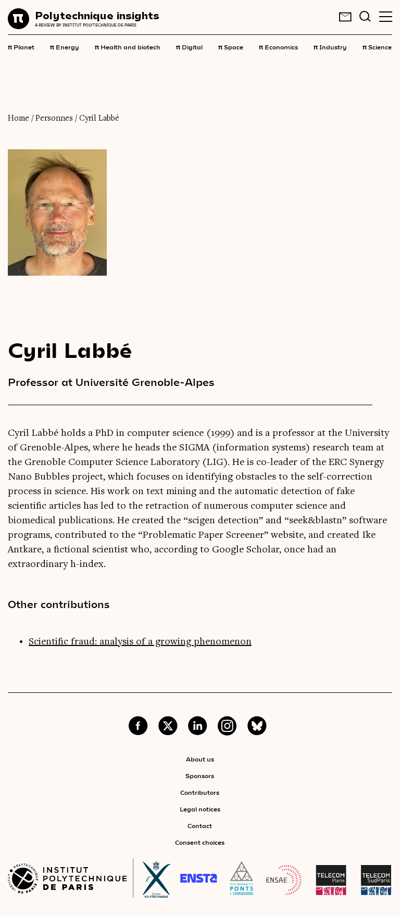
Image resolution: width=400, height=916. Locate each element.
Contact (200, 825)
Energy (64, 46)
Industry (330, 46)
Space (230, 46)
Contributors (199, 792)
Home (18, 118)
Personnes (54, 118)
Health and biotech (127, 46)
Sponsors (199, 775)
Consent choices (199, 842)
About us (200, 759)
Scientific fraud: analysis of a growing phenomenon (140, 642)
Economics (278, 46)
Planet (21, 46)
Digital (189, 46)
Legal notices (200, 808)
